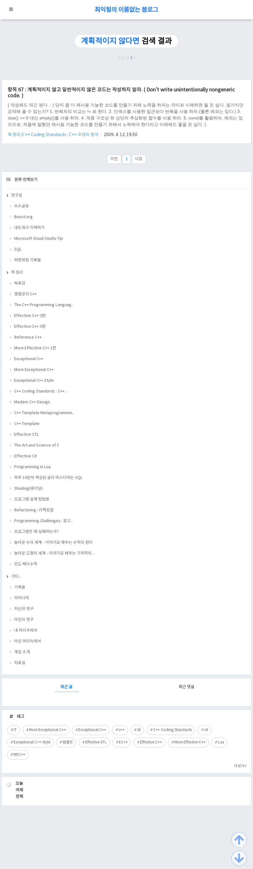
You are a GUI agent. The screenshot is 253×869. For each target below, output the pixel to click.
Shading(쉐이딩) (28, 488)
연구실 (16, 195)
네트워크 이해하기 (29, 228)
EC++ (123, 742)
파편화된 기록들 (27, 260)
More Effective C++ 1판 (35, 348)
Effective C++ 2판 (30, 316)
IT (15, 730)
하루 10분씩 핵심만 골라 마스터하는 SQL (48, 478)
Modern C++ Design (32, 402)
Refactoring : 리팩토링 (34, 510)
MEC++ (19, 755)
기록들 (19, 587)
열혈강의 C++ (25, 294)
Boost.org (23, 217)
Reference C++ (28, 337)
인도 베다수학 (25, 564)
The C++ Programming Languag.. (43, 305)
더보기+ (240, 766)
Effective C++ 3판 (30, 326)
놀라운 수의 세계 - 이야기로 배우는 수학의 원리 (53, 542)
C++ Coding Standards (172, 730)
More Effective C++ (189, 742)
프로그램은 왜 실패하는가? (36, 532)
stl (139, 730)
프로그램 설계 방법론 (31, 499)
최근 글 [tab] (66, 687)
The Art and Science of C (36, 445)
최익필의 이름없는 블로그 (126, 10)
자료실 (19, 663)
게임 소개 (22, 652)
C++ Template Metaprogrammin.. (44, 413)
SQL (18, 249)
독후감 (19, 283)
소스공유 (21, 206)
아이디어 (21, 598)
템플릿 (68, 742)
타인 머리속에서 (27, 641)
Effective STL (26, 434)
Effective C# (25, 456)
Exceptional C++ (28, 359)
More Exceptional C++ (34, 370)
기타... (16, 576)
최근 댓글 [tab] (186, 687)
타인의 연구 (24, 619)
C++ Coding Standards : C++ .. (40, 391)
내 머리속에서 (25, 630)
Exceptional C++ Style (34, 380)
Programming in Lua (32, 467)
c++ (121, 730)
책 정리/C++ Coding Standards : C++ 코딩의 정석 (53, 134)
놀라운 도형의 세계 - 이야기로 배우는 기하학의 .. (54, 553)
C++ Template (26, 424)
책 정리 (17, 272)
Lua (221, 742)
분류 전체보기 (26, 179)
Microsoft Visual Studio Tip (38, 238)
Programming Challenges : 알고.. (43, 521)
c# (206, 730)
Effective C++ (151, 742)
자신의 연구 (24, 609)
